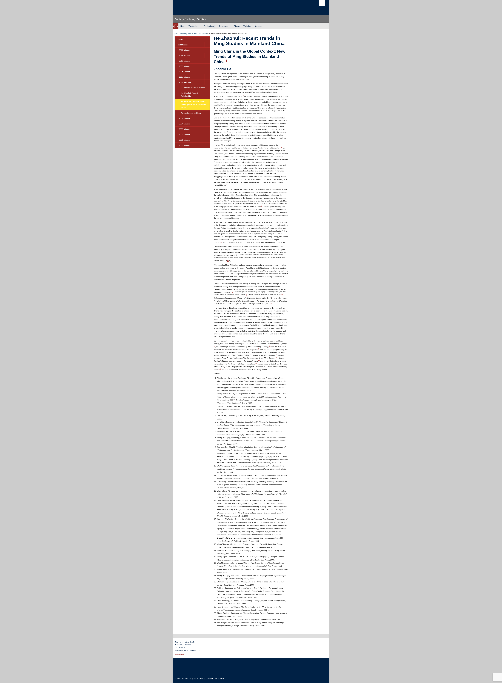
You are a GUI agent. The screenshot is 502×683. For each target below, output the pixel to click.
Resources (223, 26)
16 (246, 295)
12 (239, 255)
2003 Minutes (184, 129)
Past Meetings (192, 33)
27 (256, 363)
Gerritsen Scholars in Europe (193, 88)
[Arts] (175, 26)
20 (271, 303)
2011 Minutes (184, 55)
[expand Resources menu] (230, 26)
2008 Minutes (184, 72)
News (182, 26)
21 (214, 346)
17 (282, 294)
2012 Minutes (184, 50)
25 (276, 357)
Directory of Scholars (242, 26)
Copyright (209, 678)
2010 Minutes (184, 61)
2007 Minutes (184, 77)
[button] (207, 45)
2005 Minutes (184, 118)
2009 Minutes (184, 66)
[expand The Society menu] (200, 26)
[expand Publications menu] (216, 26)
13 (228, 261)
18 (269, 297)
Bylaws (180, 39)
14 (227, 274)
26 (259, 360)
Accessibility (219, 678)
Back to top (179, 655)
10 (220, 242)
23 (258, 349)
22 (269, 346)
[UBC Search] (322, 3)
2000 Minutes (184, 145)
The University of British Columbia (180, 7)
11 (244, 242)
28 (220, 369)
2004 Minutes (184, 124)
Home (176, 33)
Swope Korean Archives (191, 113)
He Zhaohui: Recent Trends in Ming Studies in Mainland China (193, 104)
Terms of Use (198, 678)
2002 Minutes (184, 134)
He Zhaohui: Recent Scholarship (189, 94)
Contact (258, 26)
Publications (209, 26)
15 (233, 292)
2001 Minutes (184, 140)
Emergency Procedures (183, 678)
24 (276, 354)
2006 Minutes (202, 33)
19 (214, 303)
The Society (193, 26)
